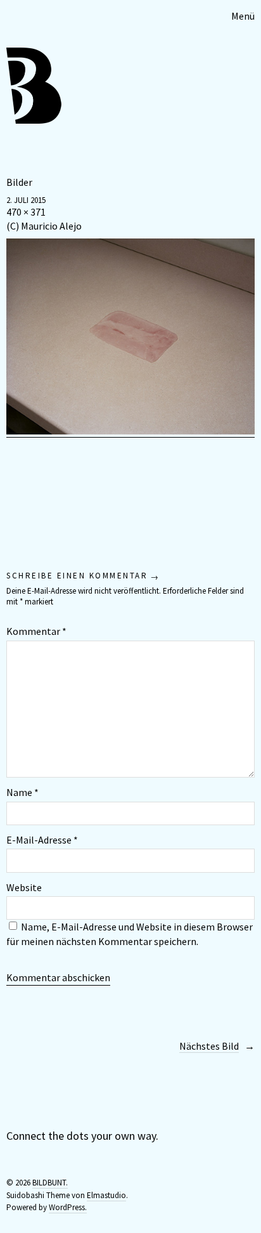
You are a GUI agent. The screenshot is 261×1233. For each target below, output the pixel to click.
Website (24, 887)
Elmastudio (106, 1195)
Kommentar (36, 631)
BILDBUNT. (50, 1182)
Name (22, 792)
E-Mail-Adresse (42, 839)
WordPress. (68, 1207)
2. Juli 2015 (26, 200)
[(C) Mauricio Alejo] (130, 431)
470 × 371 (26, 212)
